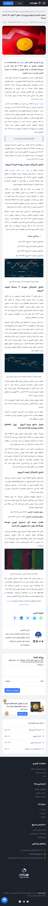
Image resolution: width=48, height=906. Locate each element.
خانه (44, 11)
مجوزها (43, 817)
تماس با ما (42, 813)
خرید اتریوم (22, 714)
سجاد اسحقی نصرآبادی (14, 22)
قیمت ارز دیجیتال (40, 773)
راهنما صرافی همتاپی (39, 830)
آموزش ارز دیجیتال (40, 789)
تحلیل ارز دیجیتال (40, 797)
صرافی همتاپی (35, 3)
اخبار (40, 11)
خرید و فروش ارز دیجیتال (38, 769)
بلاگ (44, 776)
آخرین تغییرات (41, 837)
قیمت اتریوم (38, 103)
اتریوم (21, 62)
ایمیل (7, 681)
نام (42, 681)
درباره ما (43, 810)
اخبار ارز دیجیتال (41, 793)
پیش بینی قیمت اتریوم (20, 170)
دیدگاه (40, 664)
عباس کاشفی (33, 22)
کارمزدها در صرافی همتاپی (38, 834)
